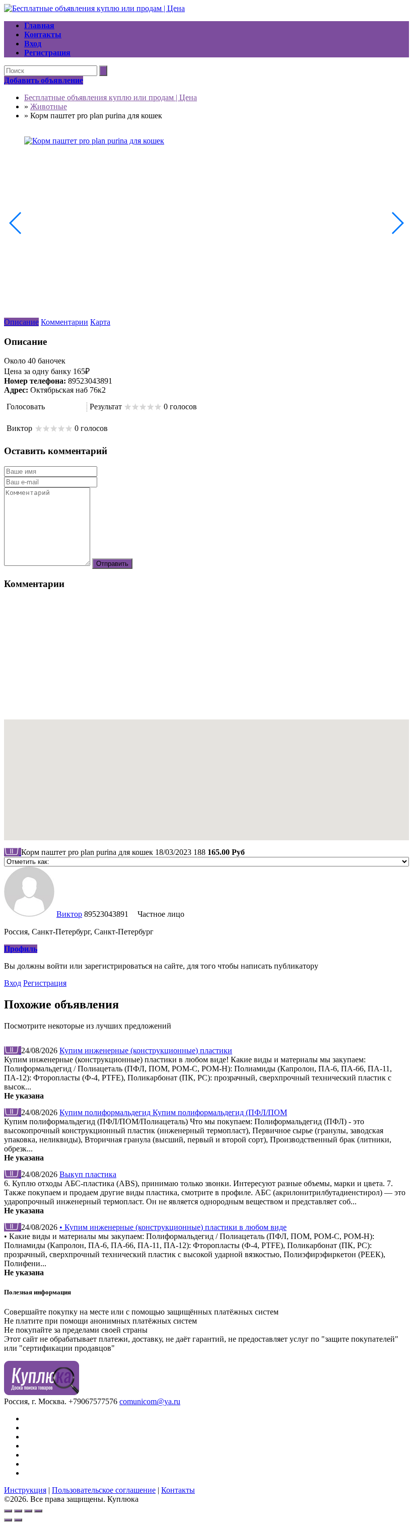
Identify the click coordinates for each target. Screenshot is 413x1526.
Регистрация (44, 983)
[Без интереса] (50, 407)
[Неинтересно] (53, 407)
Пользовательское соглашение (104, 1490)
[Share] (18, 1510)
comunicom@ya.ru (149, 1401)
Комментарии (64, 322)
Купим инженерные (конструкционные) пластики (145, 1050)
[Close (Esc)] (8, 1510)
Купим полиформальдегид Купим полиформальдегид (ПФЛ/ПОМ (173, 1112)
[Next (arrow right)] (18, 1519)
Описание (21, 322)
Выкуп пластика (87, 1174)
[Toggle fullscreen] (28, 1510)
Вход (12, 983)
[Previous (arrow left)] (8, 1519)
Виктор (69, 914)
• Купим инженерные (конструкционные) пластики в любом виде (173, 1227)
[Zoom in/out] (38, 1510)
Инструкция (25, 1490)
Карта (100, 322)
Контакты (178, 1490)
